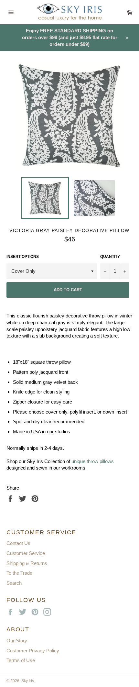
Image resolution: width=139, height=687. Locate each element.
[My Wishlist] (117, 10)
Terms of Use (20, 660)
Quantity (110, 256)
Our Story (16, 640)
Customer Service (25, 553)
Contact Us (18, 543)
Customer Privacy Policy (32, 650)
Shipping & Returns (26, 563)
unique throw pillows (92, 461)
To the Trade (19, 573)
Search (14, 583)
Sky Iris (27, 681)
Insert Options (22, 256)
